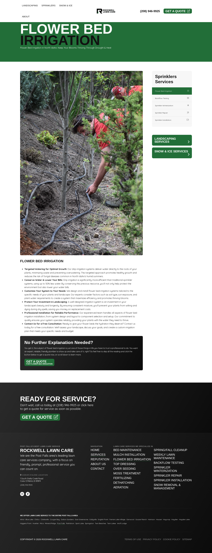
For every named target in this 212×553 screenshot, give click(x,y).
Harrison (151, 519)
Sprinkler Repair (161, 113)
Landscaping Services (165, 140)
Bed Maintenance (127, 450)
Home (95, 450)
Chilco (37, 519)
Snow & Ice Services (171, 151)
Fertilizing (122, 478)
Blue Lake (29, 519)
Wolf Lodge (122, 523)
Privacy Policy (152, 539)
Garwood (130, 519)
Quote (175, 11)
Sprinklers (48, 5)
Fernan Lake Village (117, 519)
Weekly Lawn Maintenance (164, 456)
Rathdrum (70, 523)
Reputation (100, 459)
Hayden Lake (184, 519)
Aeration (120, 487)
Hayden (174, 519)
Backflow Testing (162, 98)
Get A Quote (39, 362)
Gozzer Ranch (141, 519)
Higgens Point (25, 523)
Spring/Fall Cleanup (170, 450)
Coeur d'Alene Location (35, 475)
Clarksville (45, 519)
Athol (22, 519)
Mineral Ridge (50, 523)
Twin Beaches (100, 523)
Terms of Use (133, 539)
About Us (98, 464)
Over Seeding (124, 468)
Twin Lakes (111, 523)
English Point (103, 519)
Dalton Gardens (67, 519)
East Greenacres (81, 519)
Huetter (36, 523)
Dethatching (123, 482)
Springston (89, 523)
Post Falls (61, 523)
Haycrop (166, 519)
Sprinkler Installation (163, 120)
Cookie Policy (171, 539)
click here (87, 405)
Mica (42, 523)
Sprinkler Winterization (164, 105)
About (26, 16)
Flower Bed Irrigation (163, 91)
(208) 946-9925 (150, 11)
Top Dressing (124, 464)
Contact (98, 468)
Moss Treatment (127, 473)
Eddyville (93, 519)
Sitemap (187, 539)
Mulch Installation (129, 454)
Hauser (159, 519)
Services (98, 454)
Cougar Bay (55, 519)
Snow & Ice (65, 5)
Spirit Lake (79, 523)
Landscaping (30, 5)
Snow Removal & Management (167, 486)
